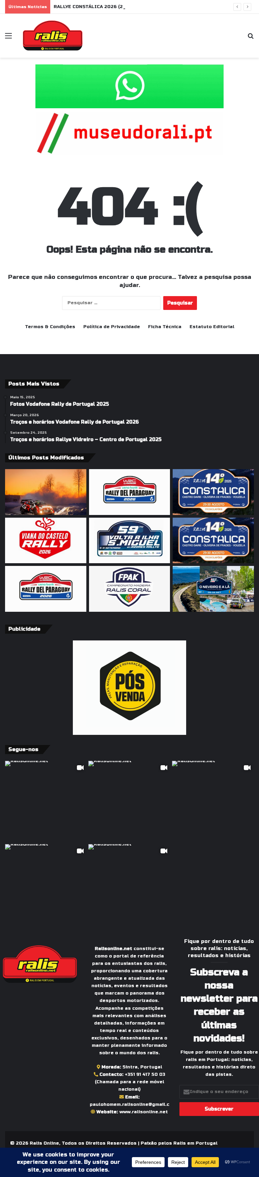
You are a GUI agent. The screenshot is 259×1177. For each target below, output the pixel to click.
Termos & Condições (50, 326)
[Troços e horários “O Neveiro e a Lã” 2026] (213, 589)
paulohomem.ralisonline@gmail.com (133, 1104)
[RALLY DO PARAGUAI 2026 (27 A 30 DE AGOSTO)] (129, 492)
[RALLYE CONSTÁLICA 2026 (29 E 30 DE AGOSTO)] (213, 492)
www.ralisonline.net (143, 1112)
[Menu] (8, 38)
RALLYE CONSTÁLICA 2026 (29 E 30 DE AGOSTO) (111, 6)
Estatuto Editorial (212, 326)
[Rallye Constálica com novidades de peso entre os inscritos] (213, 541)
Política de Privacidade (111, 326)
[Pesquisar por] (250, 38)
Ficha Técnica (164, 326)
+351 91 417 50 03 (145, 1074)
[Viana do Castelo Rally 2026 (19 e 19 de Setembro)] (45, 541)
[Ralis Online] (53, 36)
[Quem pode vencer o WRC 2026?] (45, 492)
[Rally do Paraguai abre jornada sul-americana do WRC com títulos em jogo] (45, 589)
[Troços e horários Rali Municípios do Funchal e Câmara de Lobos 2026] (129, 589)
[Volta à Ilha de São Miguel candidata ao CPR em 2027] (129, 541)
